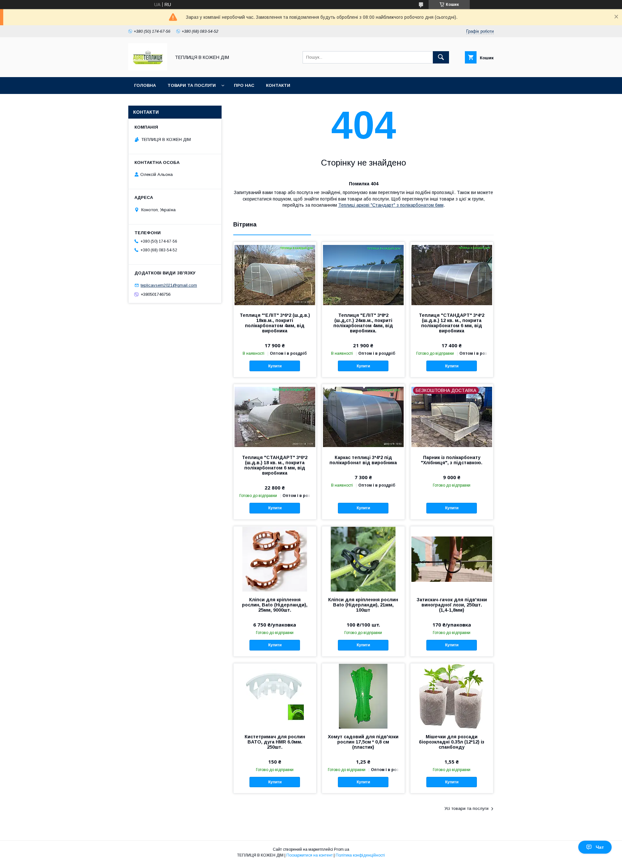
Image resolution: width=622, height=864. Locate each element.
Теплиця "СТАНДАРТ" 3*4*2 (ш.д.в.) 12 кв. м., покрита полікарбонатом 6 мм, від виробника (451, 323)
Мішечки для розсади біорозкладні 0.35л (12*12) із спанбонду (451, 742)
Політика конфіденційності (360, 855)
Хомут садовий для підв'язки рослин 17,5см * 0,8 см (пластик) (363, 742)
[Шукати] (441, 57)
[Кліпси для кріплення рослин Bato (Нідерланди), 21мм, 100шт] (363, 558)
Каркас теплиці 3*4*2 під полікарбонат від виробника (363, 460)
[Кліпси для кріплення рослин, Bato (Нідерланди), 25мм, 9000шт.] (275, 558)
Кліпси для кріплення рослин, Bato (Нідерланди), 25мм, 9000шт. (274, 605)
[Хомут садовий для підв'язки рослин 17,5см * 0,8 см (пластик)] (363, 695)
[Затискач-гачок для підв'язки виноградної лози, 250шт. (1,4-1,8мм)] (451, 558)
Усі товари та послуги (466, 808)
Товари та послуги (191, 85)
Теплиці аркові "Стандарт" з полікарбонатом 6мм (390, 205)
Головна (145, 85)
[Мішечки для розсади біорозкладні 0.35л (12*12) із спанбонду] (451, 695)
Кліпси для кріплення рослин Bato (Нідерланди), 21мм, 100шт (363, 605)
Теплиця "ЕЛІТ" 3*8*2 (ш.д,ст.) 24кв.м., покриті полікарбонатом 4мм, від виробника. (363, 323)
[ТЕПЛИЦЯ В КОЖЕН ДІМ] (147, 68)
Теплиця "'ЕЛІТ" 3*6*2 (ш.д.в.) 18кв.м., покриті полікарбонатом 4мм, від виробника (275, 323)
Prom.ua (341, 849)
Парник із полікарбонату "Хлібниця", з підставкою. (451, 460)
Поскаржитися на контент (309, 855)
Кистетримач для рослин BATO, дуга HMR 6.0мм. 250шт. (275, 742)
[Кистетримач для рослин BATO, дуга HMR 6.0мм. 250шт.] (275, 695)
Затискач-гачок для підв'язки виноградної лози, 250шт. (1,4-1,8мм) (452, 605)
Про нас (244, 85)
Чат (600, 847)
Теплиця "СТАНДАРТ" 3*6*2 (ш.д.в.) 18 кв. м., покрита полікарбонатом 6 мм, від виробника (274, 465)
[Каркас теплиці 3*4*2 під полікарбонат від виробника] (363, 416)
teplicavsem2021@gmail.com (169, 285)
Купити (275, 366)
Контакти (278, 85)
